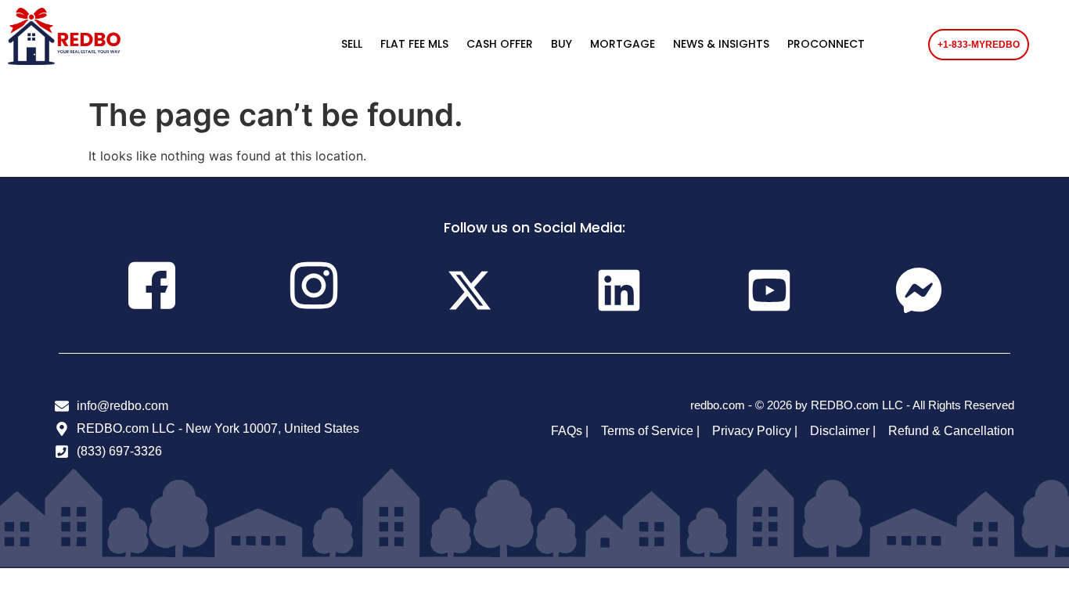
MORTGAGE (622, 44)
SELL (351, 44)
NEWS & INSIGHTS (721, 44)
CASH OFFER (499, 44)
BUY (561, 44)
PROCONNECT (826, 44)
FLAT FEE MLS (414, 44)
